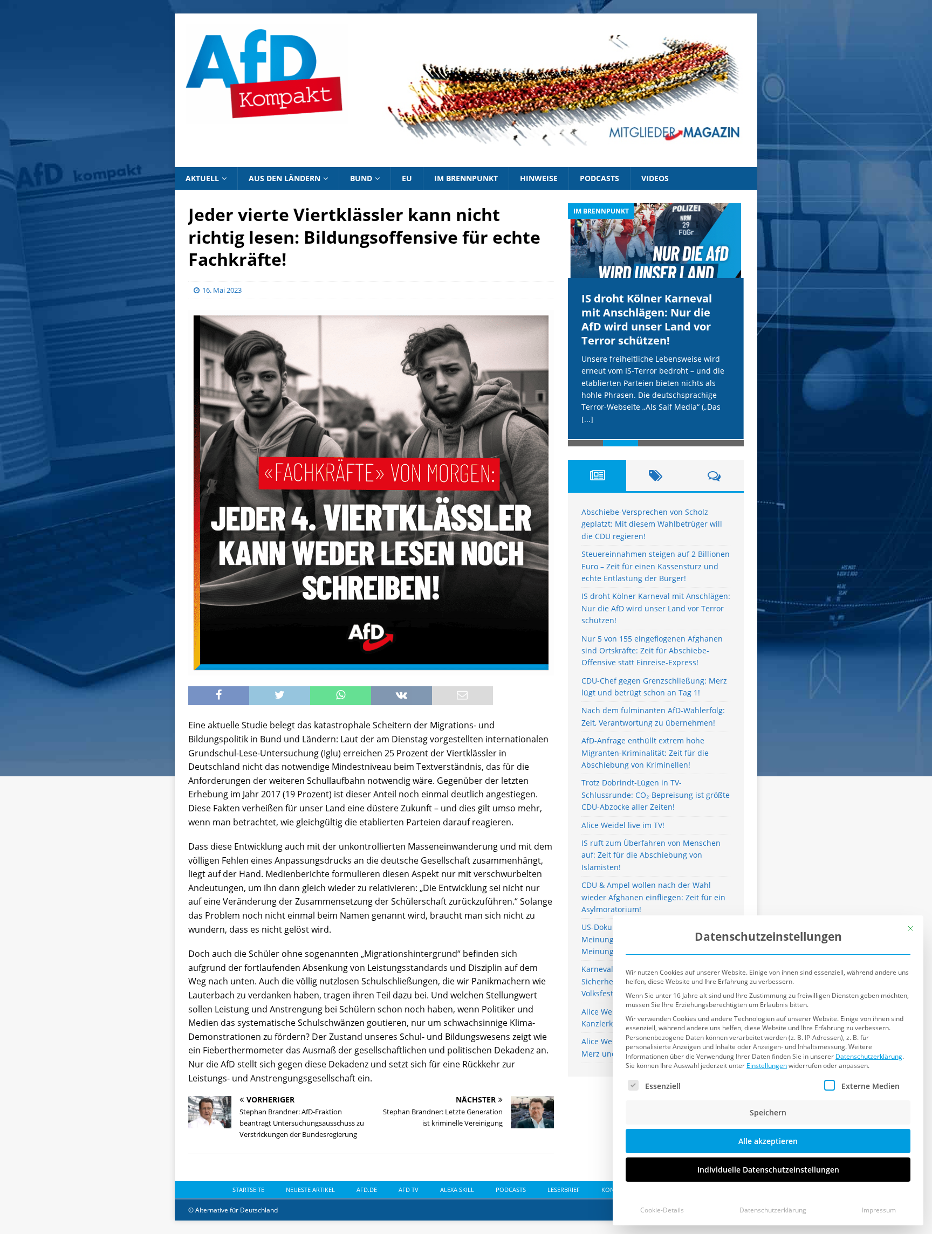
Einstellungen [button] (766, 1065)
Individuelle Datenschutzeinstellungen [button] (768, 1169)
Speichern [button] (768, 1112)
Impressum (879, 1210)
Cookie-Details (662, 1210)
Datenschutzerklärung (868, 1056)
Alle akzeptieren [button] (768, 1141)
